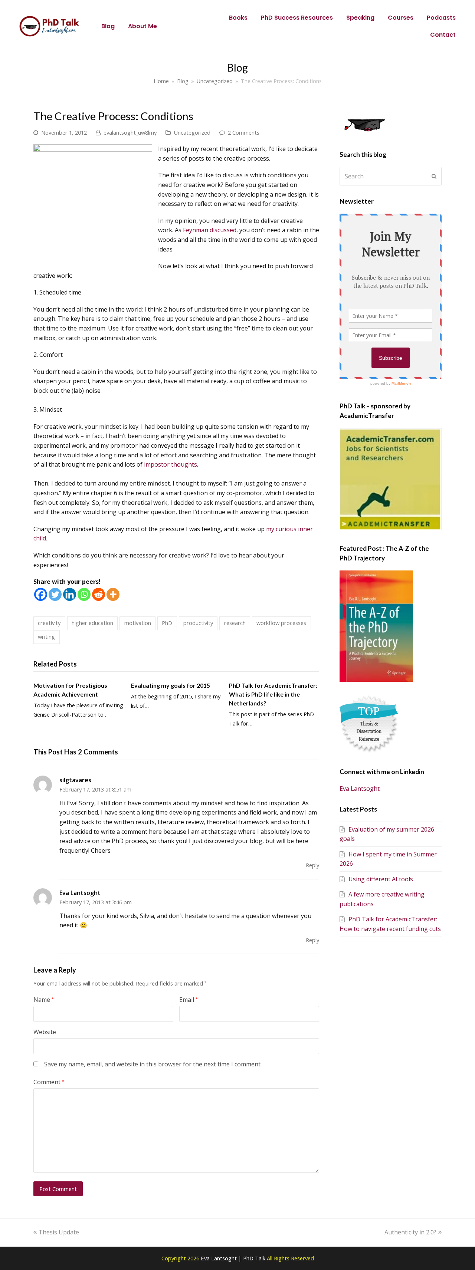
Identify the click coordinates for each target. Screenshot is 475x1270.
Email (188, 1000)
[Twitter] (55, 594)
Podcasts (441, 17)
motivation (137, 622)
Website (44, 1032)
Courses (400, 17)
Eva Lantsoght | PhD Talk (234, 1258)
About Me (142, 26)
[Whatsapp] (84, 594)
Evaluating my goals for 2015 (170, 685)
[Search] (391, 176)
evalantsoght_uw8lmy (130, 132)
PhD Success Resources (297, 17)
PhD (167, 622)
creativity (49, 622)
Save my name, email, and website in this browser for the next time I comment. (153, 1064)
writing (46, 636)
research (235, 622)
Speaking (360, 17)
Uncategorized (192, 132)
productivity (198, 622)
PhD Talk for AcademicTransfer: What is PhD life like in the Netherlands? (273, 694)
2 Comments (243, 132)
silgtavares (75, 780)
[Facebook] (40, 594)
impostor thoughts (170, 464)
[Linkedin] (69, 594)
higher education (92, 622)
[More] (113, 594)
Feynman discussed (209, 230)
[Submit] (434, 176)
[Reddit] (98, 594)
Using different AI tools (380, 879)
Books (238, 17)
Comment (48, 1082)
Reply (312, 865)
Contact (443, 34)
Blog (108, 26)
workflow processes (281, 622)
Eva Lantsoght (80, 893)
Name (43, 1000)
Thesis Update (58, 1232)
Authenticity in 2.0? (410, 1232)
